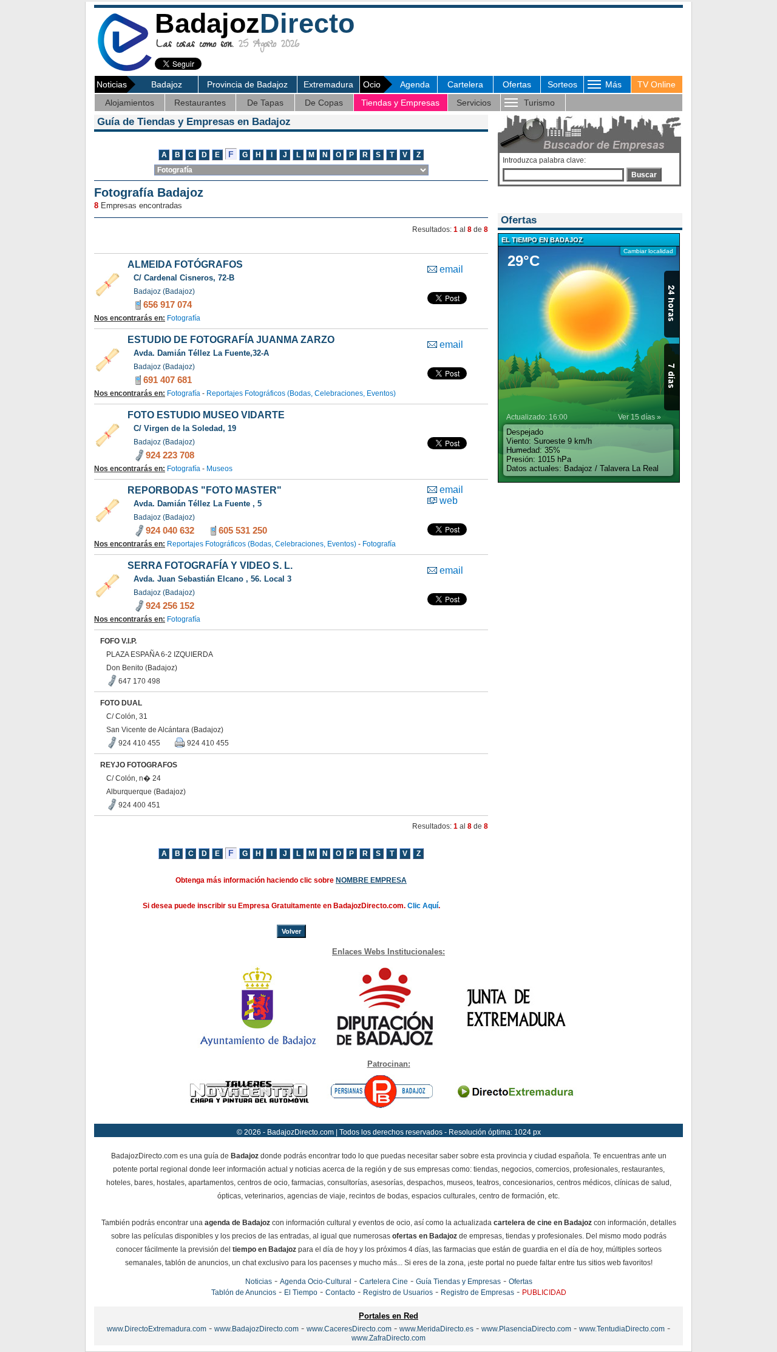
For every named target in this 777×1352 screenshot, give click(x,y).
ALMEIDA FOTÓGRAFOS (185, 264)
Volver (291, 931)
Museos (219, 468)
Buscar (644, 175)
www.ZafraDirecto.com (388, 1338)
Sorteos (562, 84)
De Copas (324, 102)
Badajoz (166, 84)
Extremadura (328, 84)
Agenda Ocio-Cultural (315, 1281)
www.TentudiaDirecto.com (622, 1329)
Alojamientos (129, 102)
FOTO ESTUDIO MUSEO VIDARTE (206, 415)
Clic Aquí (422, 906)
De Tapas (265, 102)
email (451, 269)
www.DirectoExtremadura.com (156, 1329)
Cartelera (465, 84)
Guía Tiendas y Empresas (458, 1281)
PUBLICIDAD (544, 1292)
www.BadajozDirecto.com (256, 1329)
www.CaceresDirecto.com (349, 1329)
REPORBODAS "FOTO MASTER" (204, 490)
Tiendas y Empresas (400, 102)
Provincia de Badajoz (247, 84)
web (448, 500)
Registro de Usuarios (398, 1292)
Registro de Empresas (477, 1292)
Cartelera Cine (383, 1281)
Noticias (258, 1281)
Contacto (340, 1292)
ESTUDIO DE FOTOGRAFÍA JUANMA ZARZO (230, 340)
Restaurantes (200, 102)
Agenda (415, 84)
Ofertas (517, 84)
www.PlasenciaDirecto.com (526, 1329)
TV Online (656, 84)
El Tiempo (300, 1292)
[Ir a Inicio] (124, 69)
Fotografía (183, 318)
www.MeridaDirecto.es (436, 1329)
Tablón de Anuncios (243, 1292)
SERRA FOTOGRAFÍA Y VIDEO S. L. (210, 565)
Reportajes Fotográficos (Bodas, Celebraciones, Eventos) (301, 393)
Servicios (473, 102)
